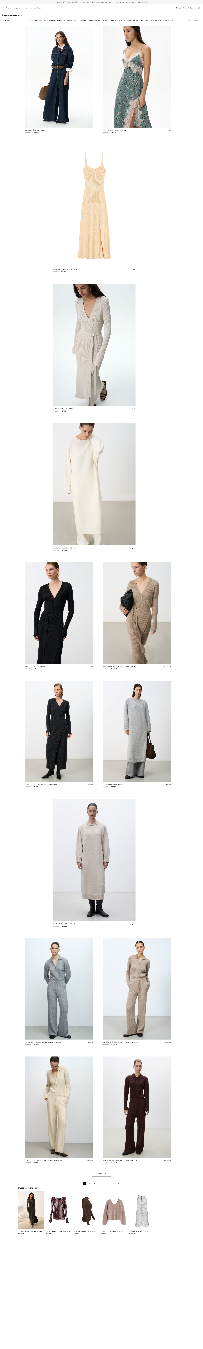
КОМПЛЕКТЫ (154, 20)
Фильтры (5, 20)
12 (114, 1183)
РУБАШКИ (114, 20)
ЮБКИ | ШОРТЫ (43, 20)
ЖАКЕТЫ (107, 20)
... (108, 1183)
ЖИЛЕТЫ (101, 20)
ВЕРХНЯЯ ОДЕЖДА (138, 20)
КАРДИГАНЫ (84, 20)
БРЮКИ (69, 20)
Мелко (190, 20)
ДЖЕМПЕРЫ (93, 20)
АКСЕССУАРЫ (164, 20)
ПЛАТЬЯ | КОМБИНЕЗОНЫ (57, 20)
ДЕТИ (171, 20)
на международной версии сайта (116, 2)
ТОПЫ (35, 20)
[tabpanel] (31, 1210)
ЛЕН (31, 20)
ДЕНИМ (147, 20)
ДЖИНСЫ (76, 20)
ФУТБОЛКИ (122, 20)
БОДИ (129, 20)
